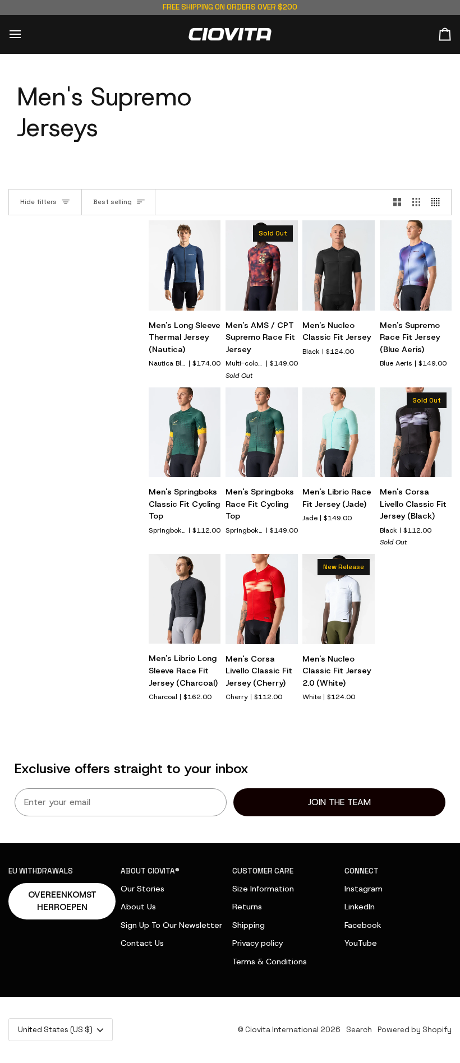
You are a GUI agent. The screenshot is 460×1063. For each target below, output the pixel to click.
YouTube (360, 943)
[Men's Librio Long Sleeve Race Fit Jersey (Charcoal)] (184, 599)
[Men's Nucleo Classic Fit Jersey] (338, 265)
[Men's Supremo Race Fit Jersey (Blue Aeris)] (416, 265)
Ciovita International (282, 1029)
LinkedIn (359, 906)
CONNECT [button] (361, 871)
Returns (247, 906)
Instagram (363, 888)
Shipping (248, 925)
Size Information (263, 888)
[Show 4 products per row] (438, 202)
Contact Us (142, 943)
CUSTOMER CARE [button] (262, 871)
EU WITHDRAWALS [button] (40, 871)
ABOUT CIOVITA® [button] (150, 871)
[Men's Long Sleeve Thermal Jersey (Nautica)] (184, 265)
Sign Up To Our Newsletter (171, 925)
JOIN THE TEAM (339, 802)
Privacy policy (257, 943)
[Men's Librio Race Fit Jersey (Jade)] (338, 432)
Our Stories (142, 888)
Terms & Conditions (269, 961)
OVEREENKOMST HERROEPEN (62, 901)
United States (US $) (55, 1029)
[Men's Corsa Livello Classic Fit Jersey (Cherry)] (261, 599)
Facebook (362, 925)
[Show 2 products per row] (397, 202)
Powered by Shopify (415, 1029)
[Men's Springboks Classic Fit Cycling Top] (184, 432)
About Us (138, 906)
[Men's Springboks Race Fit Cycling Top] (261, 432)
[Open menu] (25, 34)
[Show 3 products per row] (416, 202)
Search (359, 1029)
